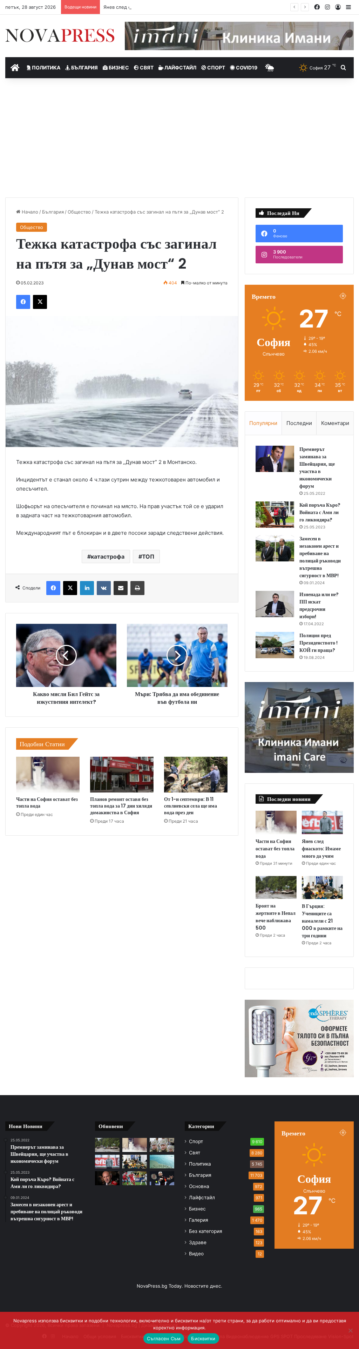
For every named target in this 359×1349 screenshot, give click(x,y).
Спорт (215, 67)
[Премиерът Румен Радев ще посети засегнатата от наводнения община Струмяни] (107, 1178)
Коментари (335, 423)
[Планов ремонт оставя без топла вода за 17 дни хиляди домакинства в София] (122, 774)
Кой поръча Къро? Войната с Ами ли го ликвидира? (319, 512)
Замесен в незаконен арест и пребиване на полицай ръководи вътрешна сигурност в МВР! (320, 557)
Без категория (205, 1231)
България (84, 67)
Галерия (198, 1220)
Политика (45, 67)
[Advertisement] (179, 138)
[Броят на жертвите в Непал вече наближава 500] (276, 887)
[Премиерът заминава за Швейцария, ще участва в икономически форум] (275, 459)
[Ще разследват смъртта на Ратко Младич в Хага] (162, 1145)
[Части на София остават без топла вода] (48, 774)
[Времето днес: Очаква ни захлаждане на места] (162, 1161)
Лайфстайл (179, 67)
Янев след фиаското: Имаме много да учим (153, 7)
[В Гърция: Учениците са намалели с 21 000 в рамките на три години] (322, 887)
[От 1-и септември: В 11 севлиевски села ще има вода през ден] (196, 774)
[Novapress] (59, 35)
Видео (196, 1253)
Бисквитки (203, 1338)
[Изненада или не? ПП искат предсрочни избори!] (275, 604)
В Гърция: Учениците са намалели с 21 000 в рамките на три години (322, 921)
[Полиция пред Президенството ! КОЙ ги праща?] (275, 645)
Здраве (197, 1242)
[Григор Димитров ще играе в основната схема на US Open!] (162, 1178)
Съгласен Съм (164, 1338)
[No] (350, 1330)
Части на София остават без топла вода (47, 802)
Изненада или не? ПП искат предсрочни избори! (319, 605)
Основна (199, 1186)
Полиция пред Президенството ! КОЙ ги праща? (318, 643)
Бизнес (118, 67)
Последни (299, 423)
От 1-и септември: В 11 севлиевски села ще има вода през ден (190, 806)
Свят (146, 67)
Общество (79, 212)
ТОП (148, 556)
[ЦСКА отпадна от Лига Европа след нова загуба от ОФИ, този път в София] (134, 1178)
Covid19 (246, 67)
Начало (29, 212)
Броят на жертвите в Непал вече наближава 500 (276, 916)
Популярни (263, 423)
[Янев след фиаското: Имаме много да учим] (322, 822)
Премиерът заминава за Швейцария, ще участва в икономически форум (317, 468)
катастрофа (107, 556)
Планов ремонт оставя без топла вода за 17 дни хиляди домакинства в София (121, 806)
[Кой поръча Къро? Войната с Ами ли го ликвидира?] (275, 514)
